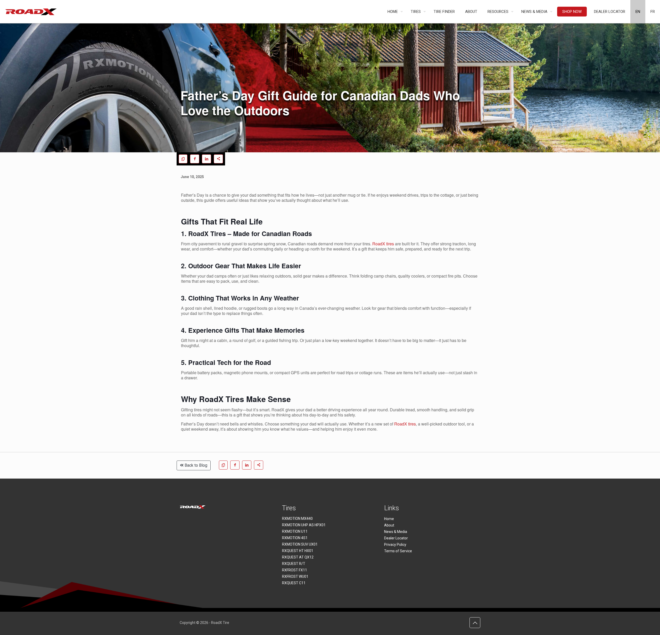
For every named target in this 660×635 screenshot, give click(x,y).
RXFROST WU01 (295, 576)
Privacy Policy (395, 544)
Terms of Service (398, 551)
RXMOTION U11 (295, 531)
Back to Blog (195, 465)
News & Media (395, 532)
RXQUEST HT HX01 (297, 551)
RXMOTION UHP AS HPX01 (304, 525)
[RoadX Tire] (31, 11)
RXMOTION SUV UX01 (300, 544)
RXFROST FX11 (294, 570)
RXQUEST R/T (293, 564)
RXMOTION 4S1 (295, 538)
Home (389, 519)
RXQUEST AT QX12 (298, 557)
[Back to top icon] (474, 622)
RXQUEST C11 (294, 583)
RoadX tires (383, 244)
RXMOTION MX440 (297, 518)
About (389, 525)
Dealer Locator (396, 538)
